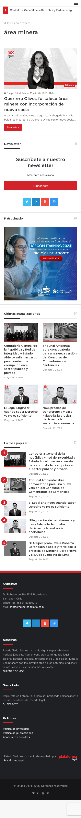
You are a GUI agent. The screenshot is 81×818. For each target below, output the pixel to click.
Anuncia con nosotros (16, 744)
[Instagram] (54, 209)
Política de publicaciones (18, 740)
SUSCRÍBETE (10, 711)
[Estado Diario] (16, 7)
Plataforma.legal (14, 767)
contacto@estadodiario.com (26, 614)
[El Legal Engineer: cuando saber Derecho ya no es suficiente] (21, 401)
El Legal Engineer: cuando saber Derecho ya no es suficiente (21, 419)
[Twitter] (27, 209)
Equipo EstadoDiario (17, 100)
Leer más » (13, 134)
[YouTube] (45, 209)
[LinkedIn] (36, 209)
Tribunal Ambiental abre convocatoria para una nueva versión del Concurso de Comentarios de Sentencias (60, 362)
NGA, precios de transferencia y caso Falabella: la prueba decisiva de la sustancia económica (58, 422)
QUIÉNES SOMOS (13, 678)
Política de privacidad (16, 735)
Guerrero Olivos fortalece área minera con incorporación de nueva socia (36, 111)
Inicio (10, 30)
